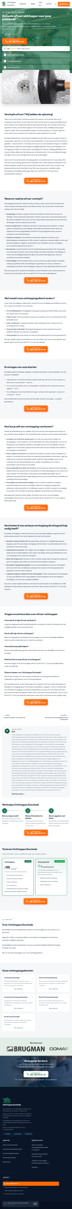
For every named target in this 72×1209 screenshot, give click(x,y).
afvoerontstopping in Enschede (47, 130)
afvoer (59, 125)
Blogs (33, 4)
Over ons (40, 3)
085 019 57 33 (44, 171)
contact (16, 342)
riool (64, 149)
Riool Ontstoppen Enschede (11, 1153)
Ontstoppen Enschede (11, 3)
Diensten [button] (23, 4)
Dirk (9, 34)
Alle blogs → (35, 1167)
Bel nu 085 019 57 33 (12, 1183)
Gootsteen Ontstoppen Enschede (12, 1149)
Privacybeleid (10, 1204)
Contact (49, 4)
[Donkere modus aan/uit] (55, 4)
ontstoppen (50, 399)
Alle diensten (6, 1162)
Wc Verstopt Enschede (9, 1158)
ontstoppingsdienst (32, 160)
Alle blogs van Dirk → (18, 794)
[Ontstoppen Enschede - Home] (4, 4)
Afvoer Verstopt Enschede (15, 12)
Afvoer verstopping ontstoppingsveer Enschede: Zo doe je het (40, 1147)
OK (35, 1204)
